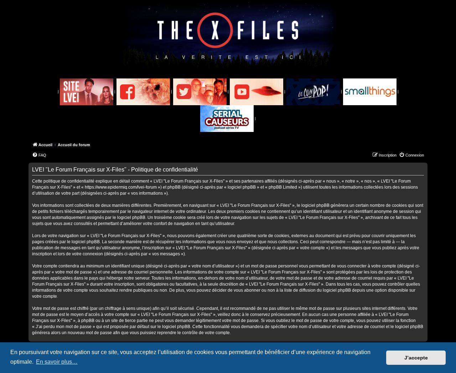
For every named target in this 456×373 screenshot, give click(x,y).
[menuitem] (39, 155)
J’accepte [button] (416, 358)
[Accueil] (228, 36)
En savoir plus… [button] (57, 362)
